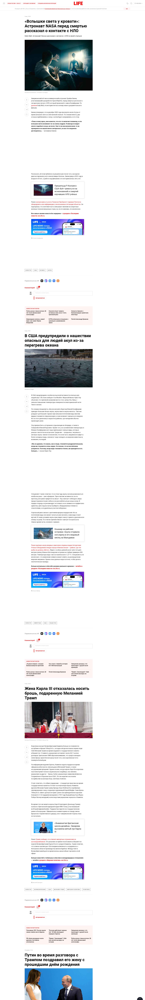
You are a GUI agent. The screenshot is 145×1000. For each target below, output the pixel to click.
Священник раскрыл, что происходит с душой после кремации (79, 665)
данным (34, 105)
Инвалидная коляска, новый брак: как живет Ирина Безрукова (35, 321)
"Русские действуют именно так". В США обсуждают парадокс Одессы (58, 993)
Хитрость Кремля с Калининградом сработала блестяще (79, 312)
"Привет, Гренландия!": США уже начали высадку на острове (80, 673)
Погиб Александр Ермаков (79, 319)
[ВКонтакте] (54, 280)
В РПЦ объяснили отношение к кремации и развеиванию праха (58, 321)
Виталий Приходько (37, 918)
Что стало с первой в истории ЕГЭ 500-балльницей (58, 664)
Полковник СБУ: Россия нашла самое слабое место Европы (36, 992)
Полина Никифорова (38, 238)
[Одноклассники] (58, 280)
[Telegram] (50, 280)
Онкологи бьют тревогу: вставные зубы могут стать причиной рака (57, 312)
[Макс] (46, 280)
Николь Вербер (36, 590)
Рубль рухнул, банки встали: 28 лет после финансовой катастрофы (36, 312)
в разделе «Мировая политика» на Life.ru (53, 896)
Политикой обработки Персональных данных (57, 8)
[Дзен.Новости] (42, 280)
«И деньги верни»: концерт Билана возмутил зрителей (35, 664)
